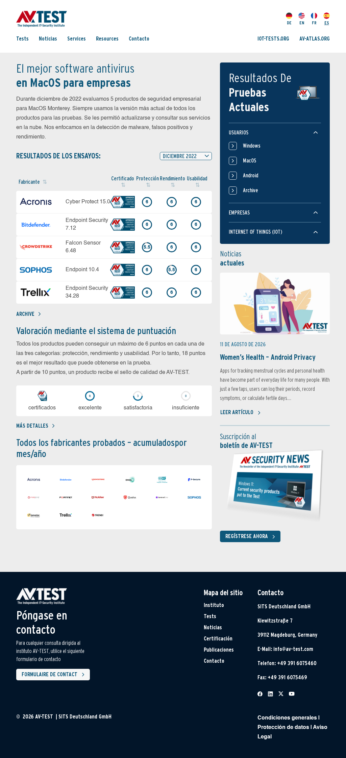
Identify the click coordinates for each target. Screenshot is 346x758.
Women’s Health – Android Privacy (268, 357)
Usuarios (238, 132)
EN (301, 22)
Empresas (239, 212)
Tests (22, 38)
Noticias (48, 38)
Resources (107, 38)
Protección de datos (283, 727)
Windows (252, 146)
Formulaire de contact (49, 674)
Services (76, 38)
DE (289, 22)
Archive (25, 314)
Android (250, 175)
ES (326, 22)
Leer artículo (236, 412)
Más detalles (32, 426)
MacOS (249, 160)
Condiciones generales (287, 718)
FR (314, 22)
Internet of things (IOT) (255, 232)
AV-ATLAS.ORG (314, 38)
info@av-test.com (293, 649)
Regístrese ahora (246, 536)
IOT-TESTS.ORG (273, 38)
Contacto (139, 38)
